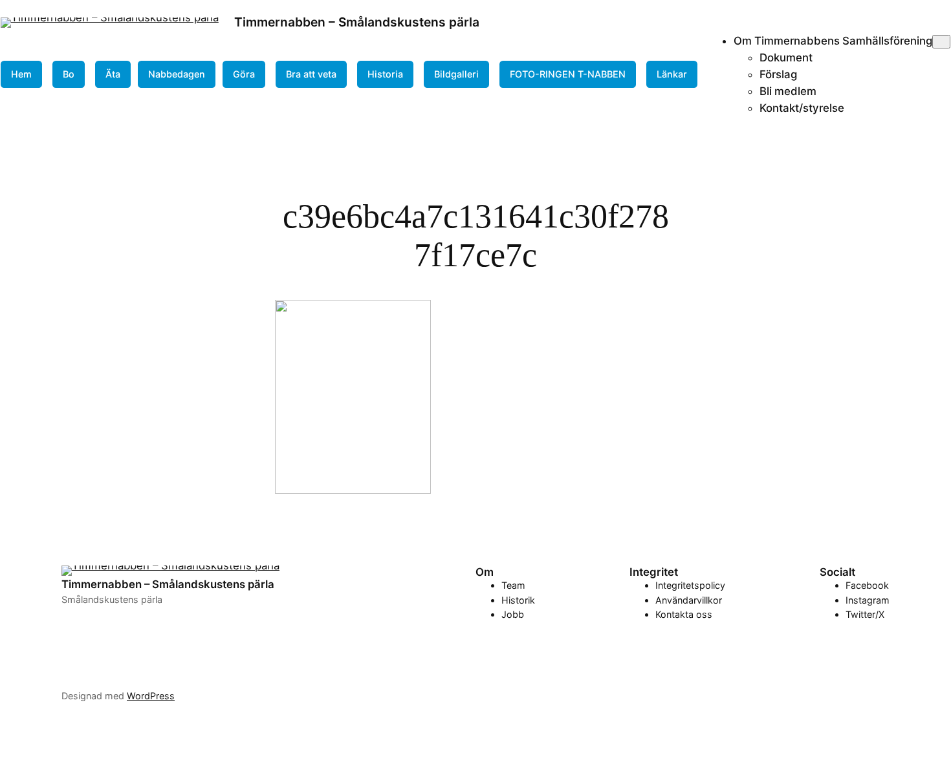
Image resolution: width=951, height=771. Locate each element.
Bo (68, 74)
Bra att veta (311, 74)
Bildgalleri (456, 74)
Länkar (672, 74)
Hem (21, 74)
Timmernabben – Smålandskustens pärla (356, 22)
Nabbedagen (176, 74)
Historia (385, 74)
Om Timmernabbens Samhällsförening (833, 40)
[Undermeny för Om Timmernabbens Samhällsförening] (941, 41)
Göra (244, 74)
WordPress (151, 695)
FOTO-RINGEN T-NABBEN (568, 74)
